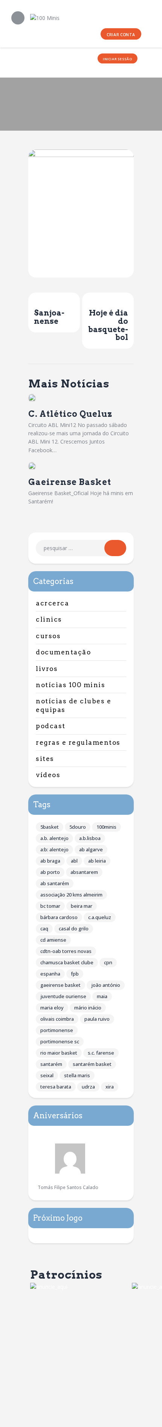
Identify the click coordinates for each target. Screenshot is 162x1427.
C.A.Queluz (99, 917)
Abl (74, 860)
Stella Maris (77, 1075)
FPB (75, 973)
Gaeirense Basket (69, 482)
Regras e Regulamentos (78, 742)
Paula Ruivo (97, 1018)
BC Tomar (50, 906)
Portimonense (56, 1030)
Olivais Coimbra (57, 1018)
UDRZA (88, 1086)
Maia (102, 996)
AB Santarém (54, 883)
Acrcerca (52, 603)
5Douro (77, 826)
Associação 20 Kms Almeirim (71, 894)
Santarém (51, 1064)
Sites (45, 758)
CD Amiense (53, 939)
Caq (44, 928)
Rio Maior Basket (58, 1052)
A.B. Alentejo (54, 838)
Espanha (50, 973)
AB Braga (50, 860)
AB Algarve (91, 849)
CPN (108, 962)
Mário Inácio (87, 1007)
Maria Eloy (52, 1007)
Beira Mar (81, 906)
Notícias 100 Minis (70, 685)
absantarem (84, 872)
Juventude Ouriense (63, 996)
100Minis (106, 826)
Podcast (51, 726)
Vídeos (48, 775)
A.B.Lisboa (90, 838)
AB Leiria (97, 860)
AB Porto (50, 872)
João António (105, 985)
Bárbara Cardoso (59, 917)
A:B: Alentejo (54, 849)
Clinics (49, 619)
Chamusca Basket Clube (66, 962)
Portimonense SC (59, 1041)
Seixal (46, 1075)
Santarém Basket (92, 1064)
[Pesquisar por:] (81, 548)
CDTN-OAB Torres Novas (66, 951)
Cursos (48, 636)
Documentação (63, 652)
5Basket (49, 826)
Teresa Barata (55, 1086)
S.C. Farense (101, 1052)
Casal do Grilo (74, 928)
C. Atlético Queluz (70, 414)
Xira (109, 1086)
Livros (47, 668)
